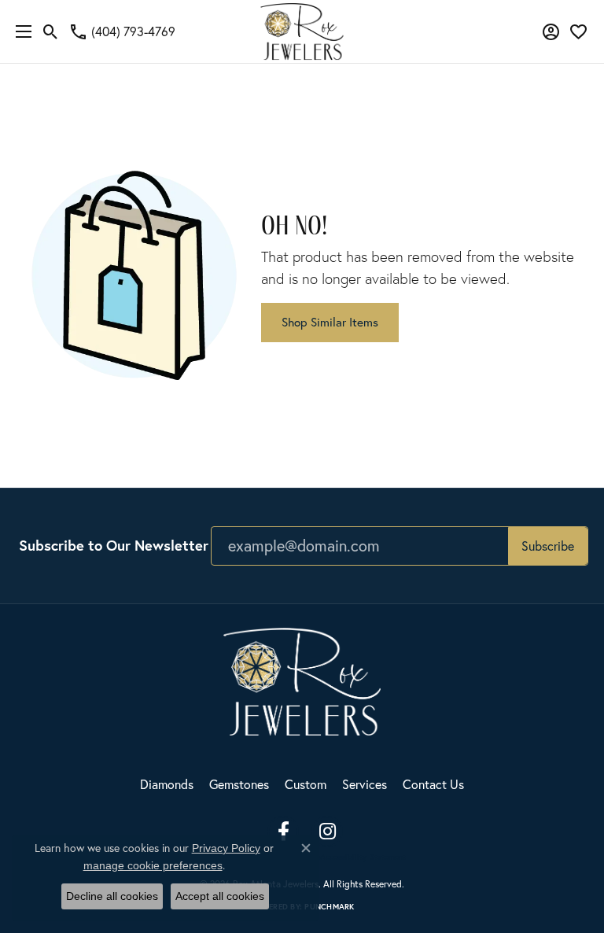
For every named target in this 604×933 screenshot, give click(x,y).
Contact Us (433, 784)
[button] (51, 31)
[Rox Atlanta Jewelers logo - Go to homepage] (302, 31)
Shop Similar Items (330, 322)
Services (364, 784)
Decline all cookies (112, 896)
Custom (305, 784)
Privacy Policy (226, 848)
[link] (121, 31)
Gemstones (239, 784)
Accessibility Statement (363, 857)
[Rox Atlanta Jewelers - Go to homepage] (302, 679)
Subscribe (547, 545)
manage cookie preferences (153, 865)
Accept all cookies (219, 896)
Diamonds (166, 784)
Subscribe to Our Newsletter (113, 545)
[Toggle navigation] (19, 31)
